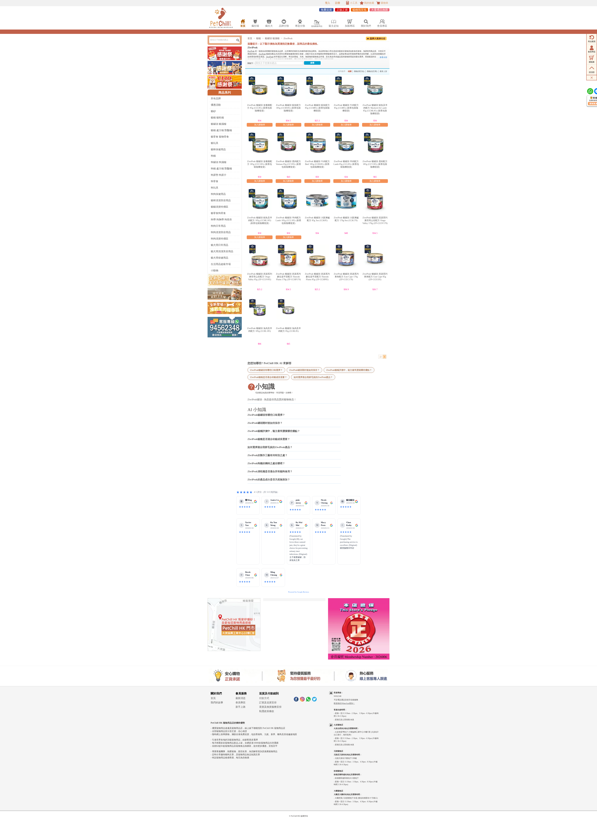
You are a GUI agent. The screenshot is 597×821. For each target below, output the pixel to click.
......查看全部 (382, 57)
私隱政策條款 (266, 711)
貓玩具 (214, 143)
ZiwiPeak (288, 38)
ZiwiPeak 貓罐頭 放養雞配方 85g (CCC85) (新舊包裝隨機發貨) (259, 108)
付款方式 (264, 698)
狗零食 (214, 181)
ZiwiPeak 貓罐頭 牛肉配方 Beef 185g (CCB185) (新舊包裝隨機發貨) (317, 164)
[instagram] (302, 700)
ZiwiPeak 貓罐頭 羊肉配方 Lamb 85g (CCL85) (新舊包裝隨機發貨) (346, 164)
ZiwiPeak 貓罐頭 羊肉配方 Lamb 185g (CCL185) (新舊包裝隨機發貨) (288, 220)
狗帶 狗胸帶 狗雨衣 (221, 219)
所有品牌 (216, 98)
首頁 (250, 38)
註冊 (337, 3)
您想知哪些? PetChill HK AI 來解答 (270, 363)
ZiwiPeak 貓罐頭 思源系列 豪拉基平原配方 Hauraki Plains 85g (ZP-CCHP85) (317, 277)
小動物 (214, 270)
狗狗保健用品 (218, 194)
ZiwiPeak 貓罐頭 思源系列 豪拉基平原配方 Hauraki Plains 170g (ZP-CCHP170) (288, 277)
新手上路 (240, 707)
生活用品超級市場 (221, 264)
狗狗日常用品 (218, 226)
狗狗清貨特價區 (219, 238)
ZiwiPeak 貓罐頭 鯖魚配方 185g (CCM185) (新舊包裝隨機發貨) (288, 108)
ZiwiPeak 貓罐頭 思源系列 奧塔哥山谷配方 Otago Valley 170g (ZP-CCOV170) (375, 220)
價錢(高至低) (359, 71)
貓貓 (258, 38)
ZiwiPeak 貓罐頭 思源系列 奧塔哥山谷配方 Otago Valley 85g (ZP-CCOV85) (259, 277)
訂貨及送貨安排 (268, 702)
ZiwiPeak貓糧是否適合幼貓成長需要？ (268, 377)
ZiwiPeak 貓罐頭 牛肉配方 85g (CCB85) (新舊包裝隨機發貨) (346, 108)
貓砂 (213, 111)
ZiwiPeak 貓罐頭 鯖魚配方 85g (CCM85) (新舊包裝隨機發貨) (317, 108)
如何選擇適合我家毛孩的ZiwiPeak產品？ (313, 377)
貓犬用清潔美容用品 (222, 251)
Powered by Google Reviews (298, 592)
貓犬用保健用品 (219, 257)
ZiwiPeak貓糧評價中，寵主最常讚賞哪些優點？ (349, 370)
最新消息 (240, 698)
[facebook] (296, 700)
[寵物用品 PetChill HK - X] (314, 700)
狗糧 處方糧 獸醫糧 (221, 168)
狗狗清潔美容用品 (221, 232)
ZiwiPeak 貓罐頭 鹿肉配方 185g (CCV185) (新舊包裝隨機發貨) (375, 164)
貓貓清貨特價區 (219, 206)
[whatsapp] (308, 700)
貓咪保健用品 (218, 149)
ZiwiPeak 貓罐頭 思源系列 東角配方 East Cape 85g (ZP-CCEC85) (375, 277)
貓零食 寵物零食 (220, 136)
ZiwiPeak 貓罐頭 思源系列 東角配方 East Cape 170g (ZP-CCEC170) (346, 277)
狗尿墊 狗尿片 (218, 175)
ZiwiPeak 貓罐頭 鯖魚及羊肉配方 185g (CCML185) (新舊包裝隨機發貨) (259, 220)
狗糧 (213, 155)
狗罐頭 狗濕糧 (218, 162)
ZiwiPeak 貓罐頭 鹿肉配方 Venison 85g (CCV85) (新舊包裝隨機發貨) (288, 164)
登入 (327, 3)
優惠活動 (216, 104)
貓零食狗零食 (218, 213)
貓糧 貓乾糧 (217, 117)
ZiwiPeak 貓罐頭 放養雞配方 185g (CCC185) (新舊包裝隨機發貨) (259, 164)
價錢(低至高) (372, 71)
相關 (350, 71)
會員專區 (240, 702)
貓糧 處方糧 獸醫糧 (221, 130)
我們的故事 (217, 702)
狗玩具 (214, 187)
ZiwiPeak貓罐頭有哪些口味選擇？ (266, 370)
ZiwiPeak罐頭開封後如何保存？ (304, 370)
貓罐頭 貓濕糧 (218, 124)
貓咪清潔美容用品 (221, 200)
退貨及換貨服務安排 (270, 707)
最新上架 (383, 71)
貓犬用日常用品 (219, 245)
